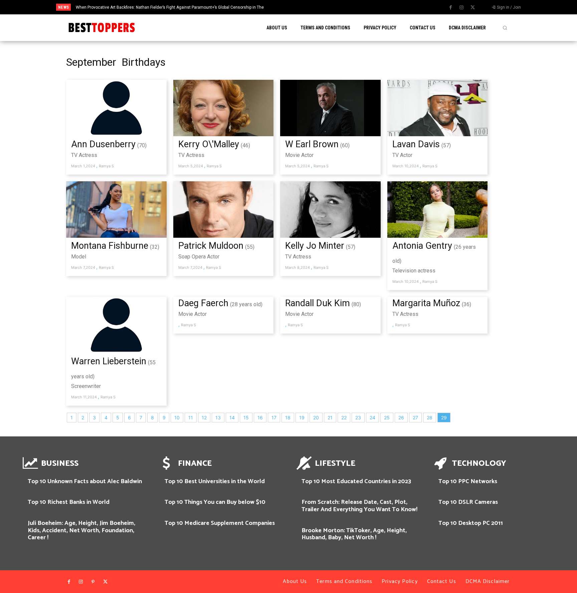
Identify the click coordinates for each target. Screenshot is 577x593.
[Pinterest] (93, 582)
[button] (505, 27)
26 (401, 417)
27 (415, 417)
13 (218, 417)
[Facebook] (450, 7)
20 (316, 417)
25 (387, 417)
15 (246, 417)
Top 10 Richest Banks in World (69, 502)
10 (177, 417)
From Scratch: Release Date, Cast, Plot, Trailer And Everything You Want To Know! (359, 506)
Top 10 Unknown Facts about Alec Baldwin (85, 481)
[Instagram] (461, 7)
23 (358, 417)
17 (273, 417)
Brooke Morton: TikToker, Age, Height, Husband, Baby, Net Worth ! (354, 534)
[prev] (306, 7)
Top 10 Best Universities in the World (215, 481)
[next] (316, 7)
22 (344, 417)
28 (429, 417)
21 (330, 417)
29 (444, 417)
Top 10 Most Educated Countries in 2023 (356, 481)
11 (190, 417)
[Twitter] (472, 7)
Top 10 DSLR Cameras (468, 502)
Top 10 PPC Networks (467, 481)
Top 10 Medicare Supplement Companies (220, 523)
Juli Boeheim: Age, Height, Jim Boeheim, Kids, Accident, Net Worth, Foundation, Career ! (81, 530)
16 (260, 417)
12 (204, 417)
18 (288, 417)
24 (372, 417)
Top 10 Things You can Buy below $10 (215, 502)
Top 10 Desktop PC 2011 (470, 523)
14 (232, 417)
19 (302, 417)
